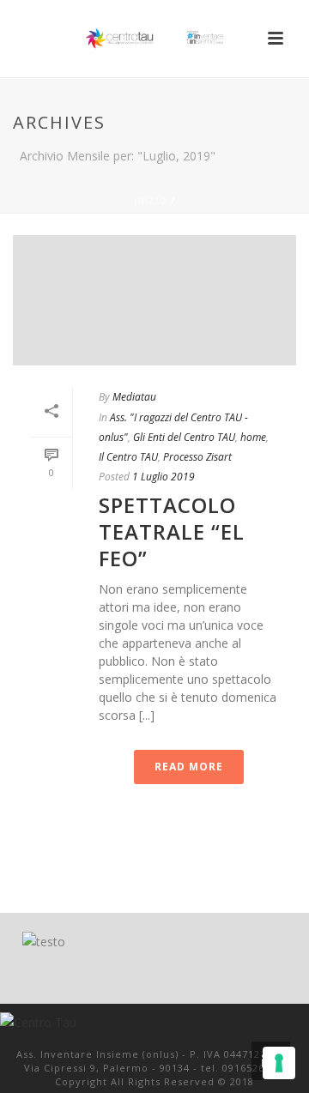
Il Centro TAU (128, 457)
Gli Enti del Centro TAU (184, 437)
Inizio (150, 201)
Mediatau (134, 396)
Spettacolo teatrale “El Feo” (172, 531)
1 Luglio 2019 (163, 476)
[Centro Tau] (154, 38)
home (253, 437)
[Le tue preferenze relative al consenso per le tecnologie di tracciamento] (279, 1063)
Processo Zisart (197, 457)
